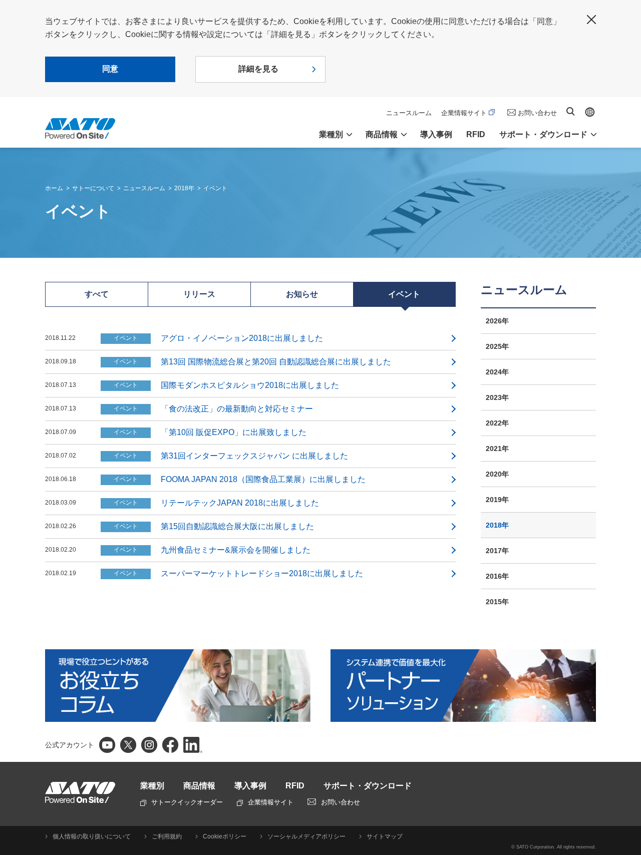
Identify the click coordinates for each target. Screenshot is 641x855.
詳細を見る (258, 69)
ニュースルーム (409, 113)
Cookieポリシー (224, 836)
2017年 (497, 551)
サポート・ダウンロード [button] (543, 134)
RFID (475, 134)
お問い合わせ (537, 113)
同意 (110, 69)
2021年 (497, 449)
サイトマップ (385, 836)
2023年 (497, 397)
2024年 (497, 372)
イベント (215, 188)
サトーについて (93, 188)
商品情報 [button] (382, 134)
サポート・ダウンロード (368, 785)
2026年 (497, 321)
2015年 (497, 602)
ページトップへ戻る (628, 822)
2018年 (184, 188)
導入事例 (436, 134)
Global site (590, 112)
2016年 (497, 576)
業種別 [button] (331, 134)
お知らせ (302, 294)
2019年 (497, 500)
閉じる (591, 19)
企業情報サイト (464, 113)
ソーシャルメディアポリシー (306, 836)
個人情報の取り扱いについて (92, 836)
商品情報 (199, 785)
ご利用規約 (167, 836)
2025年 (497, 346)
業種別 (152, 785)
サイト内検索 (570, 111)
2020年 (497, 474)
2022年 (497, 423)
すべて (97, 294)
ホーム (54, 188)
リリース (199, 294)
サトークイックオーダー (187, 802)
